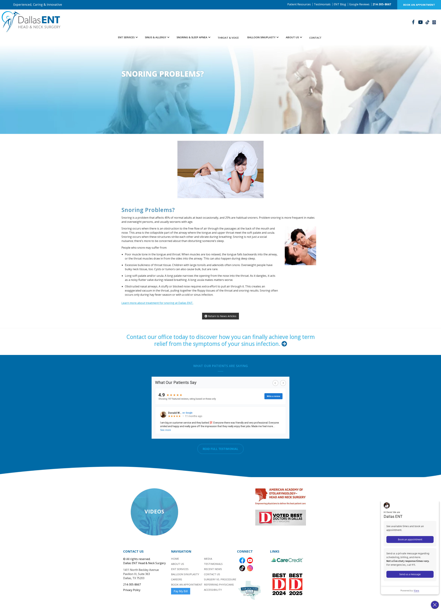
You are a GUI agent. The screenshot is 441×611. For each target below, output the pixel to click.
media (208, 558)
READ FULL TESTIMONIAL (220, 449)
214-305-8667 (382, 4)
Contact (315, 37)
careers (176, 579)
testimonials (213, 564)
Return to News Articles (220, 316)
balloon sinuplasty (185, 574)
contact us (212, 574)
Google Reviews (359, 4)
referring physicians (219, 584)
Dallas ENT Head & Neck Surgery (144, 563)
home (175, 558)
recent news (213, 569)
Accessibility (213, 589)
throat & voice (228, 37)
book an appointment (186, 584)
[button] (128, 37)
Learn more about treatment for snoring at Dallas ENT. (157, 303)
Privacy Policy (131, 590)
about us (177, 564)
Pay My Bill (181, 591)
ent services (179, 569)
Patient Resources (299, 4)
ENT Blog (340, 4)
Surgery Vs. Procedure (220, 579)
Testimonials (322, 4)
